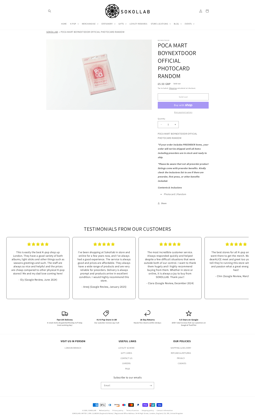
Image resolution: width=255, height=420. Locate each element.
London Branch (73, 348)
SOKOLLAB (52, 31)
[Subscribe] (150, 385)
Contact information (165, 410)
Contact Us (126, 358)
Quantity (161, 118)
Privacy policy (117, 410)
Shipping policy (148, 410)
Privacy (181, 358)
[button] (49, 11)
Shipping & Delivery (181, 348)
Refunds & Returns (181, 353)
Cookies (182, 363)
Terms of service (132, 410)
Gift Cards (126, 353)
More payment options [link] (183, 112)
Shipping (173, 88)
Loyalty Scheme (126, 348)
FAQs (127, 368)
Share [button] (164, 203)
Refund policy (104, 410)
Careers (126, 363)
